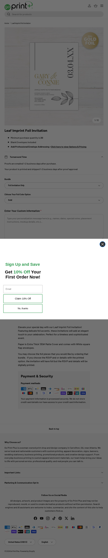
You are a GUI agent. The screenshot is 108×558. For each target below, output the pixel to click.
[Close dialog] (102, 242)
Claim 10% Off (23, 302)
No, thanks (23, 312)
